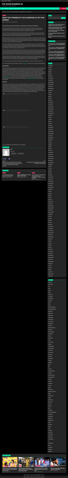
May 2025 (49, 96)
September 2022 (51, 162)
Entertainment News (17, 8)
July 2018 (49, 265)
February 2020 (50, 226)
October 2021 (50, 185)
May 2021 (49, 195)
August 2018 (50, 263)
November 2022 (50, 158)
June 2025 (50, 94)
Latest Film (50, 379)
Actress (49, 290)
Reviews (49, 422)
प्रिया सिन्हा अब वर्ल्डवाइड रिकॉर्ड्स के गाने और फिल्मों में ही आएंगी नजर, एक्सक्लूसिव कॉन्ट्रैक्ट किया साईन (56, 44)
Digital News (50, 329)
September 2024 (51, 113)
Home (2, 8)
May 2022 (49, 170)
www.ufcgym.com (7, 76)
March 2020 (50, 224)
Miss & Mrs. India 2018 (51, 391)
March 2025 (50, 100)
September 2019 (50, 236)
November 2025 (50, 84)
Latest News (50, 383)
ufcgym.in (24, 63)
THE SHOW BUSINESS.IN (12, 4)
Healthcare (50, 360)
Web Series (50, 451)
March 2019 (50, 249)
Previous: (12, 163)
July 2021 (49, 191)
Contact (23, 8)
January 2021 (50, 203)
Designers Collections (51, 327)
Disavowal (11, 8)
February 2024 (50, 127)
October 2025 (50, 86)
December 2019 (50, 230)
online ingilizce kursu (51, 43)
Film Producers (50, 352)
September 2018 (50, 261)
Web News (50, 449)
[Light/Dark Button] (56, 8)
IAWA (49, 364)
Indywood (50, 368)
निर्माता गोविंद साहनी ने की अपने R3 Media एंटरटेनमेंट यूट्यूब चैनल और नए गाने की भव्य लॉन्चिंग (41, 469)
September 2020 (51, 212)
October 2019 (50, 234)
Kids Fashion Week (51, 377)
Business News (50, 319)
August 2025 (50, 90)
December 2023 (50, 131)
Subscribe (64, 8)
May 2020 (49, 220)
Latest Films (50, 381)
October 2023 (50, 135)
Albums (49, 292)
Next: (36, 162)
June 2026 (50, 69)
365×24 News (50, 284)
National (49, 397)
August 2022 (50, 164)
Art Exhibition (50, 296)
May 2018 (49, 269)
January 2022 (50, 179)
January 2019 (50, 253)
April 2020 (50, 222)
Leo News (49, 385)
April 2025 (50, 98)
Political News (50, 414)
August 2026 (50, 65)
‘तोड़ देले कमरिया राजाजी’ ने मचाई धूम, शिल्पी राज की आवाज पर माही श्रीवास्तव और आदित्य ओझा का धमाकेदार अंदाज (10, 469)
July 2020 (49, 216)
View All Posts (21, 153)
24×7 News (50, 282)
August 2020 (50, 214)
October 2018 (50, 259)
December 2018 (50, 255)
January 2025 (50, 104)
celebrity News (50, 323)
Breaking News (50, 317)
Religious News (50, 420)
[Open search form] (58, 8)
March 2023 (50, 150)
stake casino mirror (51, 57)
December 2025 (50, 82)
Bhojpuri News (50, 315)
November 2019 (50, 232)
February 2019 (50, 251)
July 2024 (49, 117)
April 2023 (50, 148)
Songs (49, 428)
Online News (50, 410)
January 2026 (50, 80)
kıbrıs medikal (50, 54)
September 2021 (50, 187)
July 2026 (49, 67)
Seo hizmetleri (50, 51)
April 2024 (50, 123)
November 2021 (50, 183)
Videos (49, 445)
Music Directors (50, 395)
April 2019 (50, 247)
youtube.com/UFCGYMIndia (31, 78)
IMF (48, 366)
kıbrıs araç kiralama (51, 47)
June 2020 (50, 218)
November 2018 (50, 257)
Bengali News (50, 311)
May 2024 (49, 121)
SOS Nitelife (50, 430)
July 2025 (49, 92)
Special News (50, 432)
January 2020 (50, 228)
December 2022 (50, 156)
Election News (50, 333)
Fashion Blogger (51, 346)
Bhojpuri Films (50, 313)
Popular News (50, 416)
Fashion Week (50, 350)
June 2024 (50, 119)
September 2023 (51, 137)
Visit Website (13, 153)
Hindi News (50, 362)
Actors (49, 288)
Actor (49, 286)
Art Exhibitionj (50, 298)
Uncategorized (50, 443)
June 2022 (50, 168)
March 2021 (50, 199)
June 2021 (50, 193)
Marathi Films (50, 389)
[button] (3, 159)
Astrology (49, 300)
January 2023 (50, 154)
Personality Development (52, 412)
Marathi (49, 387)
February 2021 (50, 201)
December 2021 (50, 181)
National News (50, 399)
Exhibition (50, 344)
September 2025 (51, 88)
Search (50, 15)
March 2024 (50, 125)
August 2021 (50, 189)
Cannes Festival (50, 321)
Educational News (51, 331)
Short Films (50, 424)
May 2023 (49, 146)
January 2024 (50, 129)
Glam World (50, 356)
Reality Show (50, 418)
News (20, 465)
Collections (50, 325)
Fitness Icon (50, 354)
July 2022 (49, 166)
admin (11, 149)
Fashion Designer (51, 348)
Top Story (4, 15)
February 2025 (50, 102)
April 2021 (50, 197)
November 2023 (50, 133)
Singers (49, 426)
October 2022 (50, 160)
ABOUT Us (6, 8)
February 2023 (50, 152)
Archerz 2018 (50, 294)
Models (49, 393)
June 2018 (50, 267)
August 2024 (50, 115)
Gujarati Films (50, 358)
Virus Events (50, 447)
